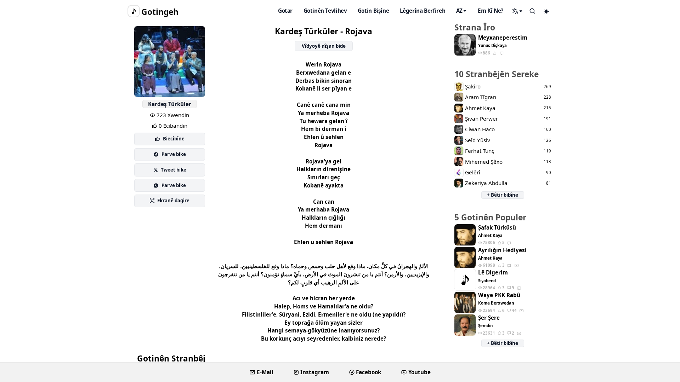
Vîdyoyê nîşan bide (324, 46)
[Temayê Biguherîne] (546, 11)
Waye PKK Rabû (499, 295)
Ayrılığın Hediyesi (502, 250)
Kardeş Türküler (169, 104)
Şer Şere (489, 317)
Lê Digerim (493, 272)
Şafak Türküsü (497, 227)
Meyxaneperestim (502, 37)
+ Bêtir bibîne (502, 195)
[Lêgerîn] (517, 11)
